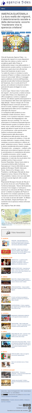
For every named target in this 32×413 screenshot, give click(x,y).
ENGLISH (17, 399)
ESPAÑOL (22, 399)
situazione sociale (10, 32)
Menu (3, 8)
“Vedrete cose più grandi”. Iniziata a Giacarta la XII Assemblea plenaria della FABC (20, 381)
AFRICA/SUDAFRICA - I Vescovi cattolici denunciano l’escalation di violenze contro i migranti (21, 288)
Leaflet (3, 222)
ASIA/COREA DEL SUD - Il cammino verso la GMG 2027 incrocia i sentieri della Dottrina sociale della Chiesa (20, 335)
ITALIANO (12, 399)
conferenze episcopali (15, 33)
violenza (16, 32)
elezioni (8, 33)
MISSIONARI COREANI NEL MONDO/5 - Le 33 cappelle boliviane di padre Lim (20, 316)
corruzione (28, 32)
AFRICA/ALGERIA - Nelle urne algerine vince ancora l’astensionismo (20, 354)
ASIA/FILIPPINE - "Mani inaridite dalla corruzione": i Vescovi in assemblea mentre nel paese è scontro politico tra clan (21, 325)
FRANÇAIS (26, 399)
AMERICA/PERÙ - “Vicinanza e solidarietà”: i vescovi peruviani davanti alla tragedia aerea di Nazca (21, 373)
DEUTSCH (3, 401)
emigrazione (22, 32)
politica (3, 33)
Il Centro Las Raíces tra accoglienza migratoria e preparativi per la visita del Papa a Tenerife (20, 298)
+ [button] (3, 211)
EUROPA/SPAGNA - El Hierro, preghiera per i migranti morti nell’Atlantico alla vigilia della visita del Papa (20, 306)
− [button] (3, 214)
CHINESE (8, 401)
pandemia (3, 32)
